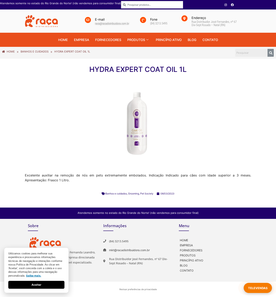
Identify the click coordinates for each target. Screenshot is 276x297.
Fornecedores (108, 40)
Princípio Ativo (169, 40)
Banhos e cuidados (116, 193)
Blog (192, 40)
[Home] (213, 239)
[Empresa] (213, 244)
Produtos (136, 40)
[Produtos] (213, 254)
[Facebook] (232, 5)
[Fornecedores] (213, 249)
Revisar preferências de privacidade (138, 289)
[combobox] (152, 4)
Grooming (133, 193)
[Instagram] (226, 5)
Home (63, 40)
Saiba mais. (33, 275)
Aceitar (36, 284)
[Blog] (213, 265)
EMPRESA (81, 40)
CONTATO (210, 40)
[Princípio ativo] (213, 259)
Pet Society (146, 193)
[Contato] (213, 270)
